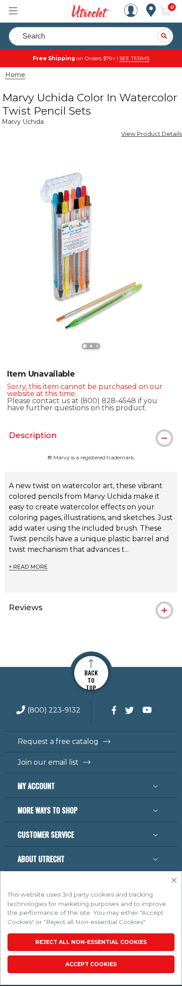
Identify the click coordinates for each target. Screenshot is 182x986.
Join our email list (48, 762)
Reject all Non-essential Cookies (91, 942)
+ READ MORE (28, 567)
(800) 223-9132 (53, 710)
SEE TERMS (134, 58)
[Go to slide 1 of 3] (85, 346)
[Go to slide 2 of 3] (91, 346)
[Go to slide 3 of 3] (97, 346)
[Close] (174, 880)
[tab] (91, 435)
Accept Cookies (91, 964)
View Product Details (151, 133)
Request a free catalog (58, 741)
